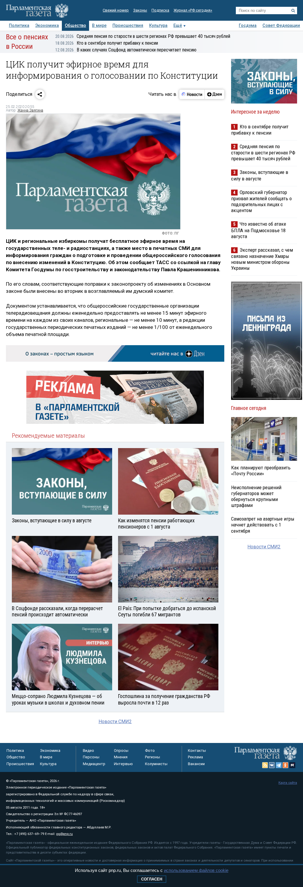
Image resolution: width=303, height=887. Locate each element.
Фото (150, 750)
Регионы (152, 757)
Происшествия (127, 25)
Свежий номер (116, 10)
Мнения (121, 757)
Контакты (197, 750)
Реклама (195, 757)
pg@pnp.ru (64, 834)
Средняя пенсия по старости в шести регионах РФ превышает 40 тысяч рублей (142, 36)
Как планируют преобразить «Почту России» (261, 470)
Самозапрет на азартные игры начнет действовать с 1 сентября (262, 525)
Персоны (91, 757)
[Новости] (192, 94)
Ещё (177, 25)
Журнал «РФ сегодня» (193, 10)
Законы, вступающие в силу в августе (259, 175)
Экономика (47, 25)
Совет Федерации (281, 25)
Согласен (151, 879)
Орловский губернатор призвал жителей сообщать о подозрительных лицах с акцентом (261, 201)
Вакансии (196, 764)
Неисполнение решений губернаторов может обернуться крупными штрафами (256, 496)
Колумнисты (156, 764)
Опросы (121, 750)
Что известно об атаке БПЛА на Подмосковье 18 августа (258, 230)
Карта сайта (287, 783)
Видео (88, 750)
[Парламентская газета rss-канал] (265, 765)
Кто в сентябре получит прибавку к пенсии (106, 43)
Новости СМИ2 (115, 721)
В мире (99, 25)
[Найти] (293, 10)
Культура (158, 25)
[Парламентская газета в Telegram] (279, 765)
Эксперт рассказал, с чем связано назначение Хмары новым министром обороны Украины (262, 259)
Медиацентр (94, 764)
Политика (19, 25)
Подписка (160, 10)
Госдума (248, 25)
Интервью (123, 764)
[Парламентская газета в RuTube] (292, 765)
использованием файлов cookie (196, 870)
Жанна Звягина (30, 110)
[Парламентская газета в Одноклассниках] (286, 765)
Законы (140, 10)
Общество (75, 25)
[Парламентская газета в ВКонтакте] (272, 765)
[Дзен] (214, 94)
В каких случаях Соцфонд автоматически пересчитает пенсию (125, 50)
